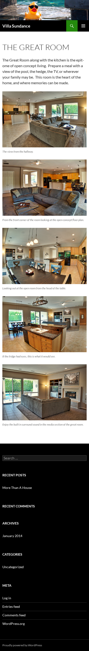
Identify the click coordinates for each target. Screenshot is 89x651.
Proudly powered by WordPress (22, 645)
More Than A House (17, 488)
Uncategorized (13, 567)
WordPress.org (13, 624)
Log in (6, 598)
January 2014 (12, 536)
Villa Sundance (16, 25)
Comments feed (14, 615)
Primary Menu (83, 26)
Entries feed (11, 606)
